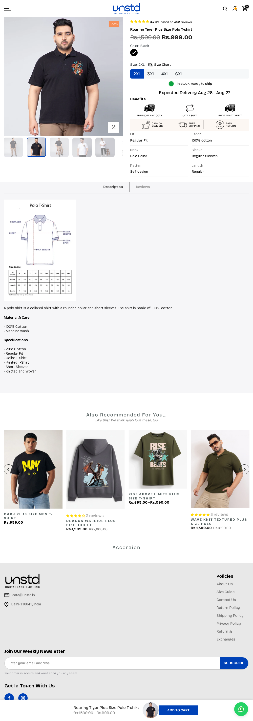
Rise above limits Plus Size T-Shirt (154, 496)
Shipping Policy (230, 615)
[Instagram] (23, 698)
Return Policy (228, 607)
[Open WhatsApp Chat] (241, 709)
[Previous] (9, 469)
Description (113, 187)
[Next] (244, 469)
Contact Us (226, 599)
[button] (139, 21)
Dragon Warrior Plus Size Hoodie (91, 523)
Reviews (143, 187)
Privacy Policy (228, 623)
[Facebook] (9, 698)
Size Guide (225, 592)
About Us (224, 584)
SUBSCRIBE (234, 663)
